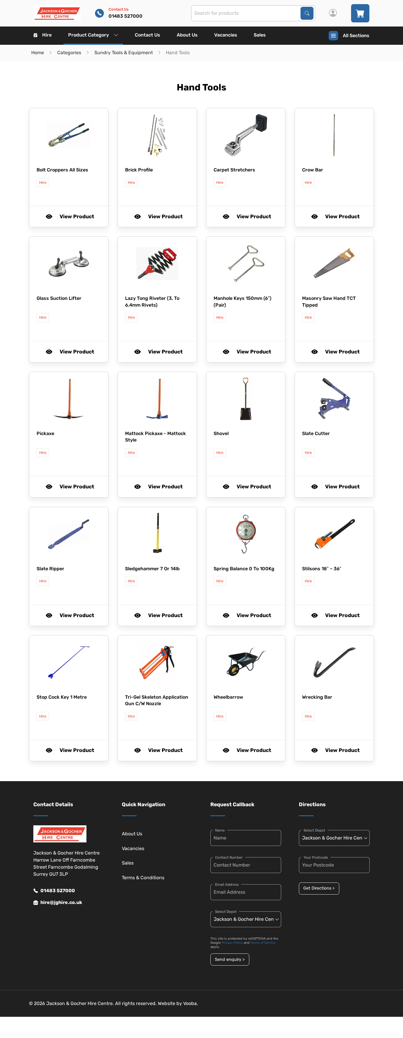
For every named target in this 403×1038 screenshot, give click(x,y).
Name (220, 830)
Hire (47, 35)
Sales (260, 35)
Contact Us (147, 35)
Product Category (88, 35)
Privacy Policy (232, 943)
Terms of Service (263, 943)
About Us (187, 35)
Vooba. (190, 1003)
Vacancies (225, 35)
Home (37, 52)
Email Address (227, 884)
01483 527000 (57, 890)
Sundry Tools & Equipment (123, 52)
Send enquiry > (230, 959)
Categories (69, 52)
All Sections (356, 35)
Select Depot (226, 912)
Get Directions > (319, 888)
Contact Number (229, 857)
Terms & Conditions (143, 877)
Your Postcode (316, 857)
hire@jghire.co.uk (61, 902)
